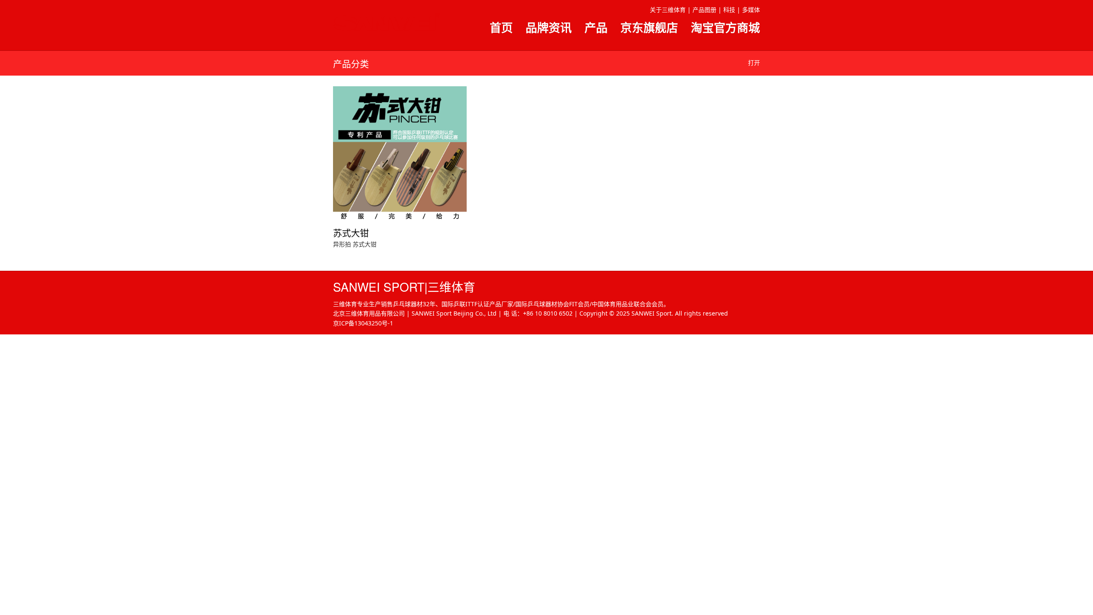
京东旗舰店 (649, 27)
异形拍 (342, 244)
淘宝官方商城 (725, 27)
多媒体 (751, 10)
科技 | (731, 10)
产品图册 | (707, 10)
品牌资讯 (549, 27)
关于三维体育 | (670, 10)
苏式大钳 (365, 244)
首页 (501, 27)
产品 (596, 27)
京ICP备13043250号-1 (363, 323)
